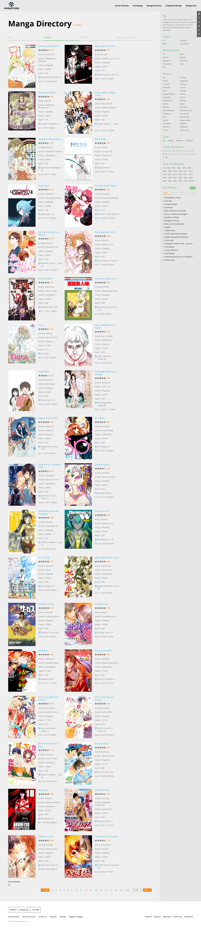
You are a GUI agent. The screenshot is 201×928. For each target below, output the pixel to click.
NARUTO (148, 916)
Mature (105, 240)
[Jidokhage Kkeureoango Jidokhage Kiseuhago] (78, 391)
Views (47, 37)
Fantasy (48, 333)
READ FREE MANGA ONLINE (11, 5)
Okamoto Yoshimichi (102, 803)
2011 (185, 174)
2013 (175, 174)
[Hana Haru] (22, 391)
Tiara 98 (44, 353)
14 (96, 890)
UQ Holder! (169, 253)
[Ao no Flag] (22, 577)
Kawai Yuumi (52, 712)
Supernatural (185, 120)
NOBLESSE (188, 916)
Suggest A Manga (76, 916)
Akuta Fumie (51, 849)
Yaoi (181, 64)
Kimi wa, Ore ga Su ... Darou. (48, 233)
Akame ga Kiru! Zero (105, 46)
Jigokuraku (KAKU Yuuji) (107, 557)
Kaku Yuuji (107, 570)
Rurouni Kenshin (103, 650)
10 (76, 890)
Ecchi (165, 90)
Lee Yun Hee (51, 337)
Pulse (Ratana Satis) (105, 232)
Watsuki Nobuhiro (110, 663)
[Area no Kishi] (78, 763)
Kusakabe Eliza (109, 616)
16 (106, 890)
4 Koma (183, 77)
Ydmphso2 (107, 340)
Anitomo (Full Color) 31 (51, 77)
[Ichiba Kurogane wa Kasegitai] (22, 531)
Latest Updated (125, 37)
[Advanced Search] (199, 22)
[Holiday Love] (78, 624)
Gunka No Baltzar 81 (50, 123)
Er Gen (105, 849)
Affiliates (13, 909)
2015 (165, 174)
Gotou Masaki (52, 526)
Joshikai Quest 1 (104, 493)
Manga (170, 140)
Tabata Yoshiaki (53, 802)
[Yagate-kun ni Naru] (22, 438)
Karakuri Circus (46, 604)
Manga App (24, 909)
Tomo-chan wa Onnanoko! (176, 233)
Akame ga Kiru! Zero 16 (108, 74)
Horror (182, 97)
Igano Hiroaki (108, 756)
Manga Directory (154, 5)
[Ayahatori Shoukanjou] (22, 159)
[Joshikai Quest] (78, 484)
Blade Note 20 (103, 167)
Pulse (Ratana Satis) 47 (107, 260)
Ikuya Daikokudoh (110, 198)
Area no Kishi (101, 743)
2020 (170, 171)
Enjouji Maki (107, 430)
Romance (49, 54)
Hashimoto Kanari (54, 151)
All (164, 40)
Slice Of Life (107, 103)
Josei (104, 612)
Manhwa (179, 140)
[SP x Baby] (78, 438)
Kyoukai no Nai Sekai (105, 185)
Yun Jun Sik (107, 151)
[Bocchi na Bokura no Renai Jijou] (22, 763)
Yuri (164, 67)
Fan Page (35, 909)
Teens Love (184, 130)
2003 (165, 181)
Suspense (167, 123)
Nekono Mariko (109, 107)
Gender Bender (169, 94)
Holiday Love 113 (105, 632)
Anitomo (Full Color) (48, 46)
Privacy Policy (13, 916)
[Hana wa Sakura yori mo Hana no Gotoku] (22, 717)
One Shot (183, 107)
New (164, 43)
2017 (185, 171)
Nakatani (50, 430)
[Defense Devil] (22, 298)
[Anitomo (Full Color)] (22, 66)
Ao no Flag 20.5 (48, 586)
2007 (175, 177)
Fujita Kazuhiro (52, 616)
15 (101, 890)
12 (86, 890)
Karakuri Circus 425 (50, 632)
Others (191, 181)
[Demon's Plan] (78, 810)
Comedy (42, 147)
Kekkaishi (43, 650)
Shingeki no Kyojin (171, 220)
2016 (191, 171)
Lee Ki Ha (106, 386)
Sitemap (62, 916)
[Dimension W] (78, 531)
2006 (180, 177)
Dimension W (102, 511)
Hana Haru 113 (48, 400)
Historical (166, 97)
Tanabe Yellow (52, 663)
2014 (170, 174)
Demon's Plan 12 (105, 821)
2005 (185, 177)
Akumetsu (43, 790)
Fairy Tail (167, 201)
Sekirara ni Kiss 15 (49, 865)
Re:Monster (170, 260)
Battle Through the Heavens (176, 237)
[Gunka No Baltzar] (22, 112)
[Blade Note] (78, 159)
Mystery (166, 107)
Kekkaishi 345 (47, 679)
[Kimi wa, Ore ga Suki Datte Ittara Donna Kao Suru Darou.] (22, 252)
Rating (84, 37)
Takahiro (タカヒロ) (110, 58)
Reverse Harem (186, 110)
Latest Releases (122, 5)
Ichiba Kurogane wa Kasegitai (48, 512)
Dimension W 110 (105, 539)
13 (91, 890)
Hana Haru (43, 371)
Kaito (48, 570)
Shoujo (183, 57)
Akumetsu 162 (47, 818)
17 (111, 890)
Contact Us (42, 916)
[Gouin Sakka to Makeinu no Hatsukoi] (78, 112)
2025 (173, 168)
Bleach (168, 227)
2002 (170, 181)
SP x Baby (100, 418)
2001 (175, 181)
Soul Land (169, 240)
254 (127, 890)
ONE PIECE (167, 916)
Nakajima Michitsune (46, 106)
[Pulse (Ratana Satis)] (78, 252)
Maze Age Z (44, 185)
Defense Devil (45, 278)
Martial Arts (167, 100)
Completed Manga (174, 5)
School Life (184, 113)
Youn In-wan (51, 291)
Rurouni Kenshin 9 (106, 679)
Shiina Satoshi (108, 477)
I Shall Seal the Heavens (107, 836)
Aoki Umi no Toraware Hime (49, 466)
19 (120, 890)
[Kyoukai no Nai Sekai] (78, 205)
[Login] (199, 13)
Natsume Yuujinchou (105, 278)
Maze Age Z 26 (47, 214)
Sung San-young (53, 198)
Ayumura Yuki (52, 479)
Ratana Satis (107, 244)
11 (81, 890)
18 (115, 890)
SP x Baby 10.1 (104, 446)
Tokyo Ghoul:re (171, 250)
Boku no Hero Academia (174, 224)
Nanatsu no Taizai (171, 217)
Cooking (183, 84)
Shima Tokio (51, 758)
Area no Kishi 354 (105, 772)
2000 (180, 181)
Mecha (165, 104)
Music (182, 104)
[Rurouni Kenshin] (78, 670)
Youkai (165, 130)
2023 (184, 168)
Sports (165, 120)
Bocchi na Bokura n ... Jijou (49, 745)
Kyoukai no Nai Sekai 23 (108, 214)
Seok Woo (50, 384)
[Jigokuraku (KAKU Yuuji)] (78, 577)
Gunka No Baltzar (47, 92)
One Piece (168, 207)
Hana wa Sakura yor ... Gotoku (49, 698)
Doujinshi (166, 87)
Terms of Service (28, 916)
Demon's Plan (102, 790)
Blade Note (100, 139)
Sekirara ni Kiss (46, 836)
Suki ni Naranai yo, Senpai (104, 698)
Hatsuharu (107, 712)
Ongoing (183, 40)
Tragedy (183, 123)
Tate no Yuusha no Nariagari (175, 214)
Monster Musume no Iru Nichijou (179, 256)
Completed (184, 43)
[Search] (199, 18)
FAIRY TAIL (178, 916)
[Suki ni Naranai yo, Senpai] (78, 717)
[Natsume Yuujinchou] (78, 298)
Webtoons (184, 127)
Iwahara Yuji (107, 523)
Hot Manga (137, 5)
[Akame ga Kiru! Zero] (78, 66)
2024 (179, 168)
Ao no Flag (43, 557)
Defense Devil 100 (49, 307)
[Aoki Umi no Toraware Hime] (22, 484)
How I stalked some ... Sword (106, 326)
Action (97, 54)
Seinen (165, 57)
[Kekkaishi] (22, 670)
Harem (182, 94)
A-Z (10, 37)
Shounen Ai (167, 64)
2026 (168, 168)
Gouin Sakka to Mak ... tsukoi (106, 94)
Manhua (189, 140)
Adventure (50, 194)
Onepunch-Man (170, 204)
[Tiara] (22, 345)
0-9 (166, 157)
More (192, 188)
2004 (191, 177)
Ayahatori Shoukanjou (49, 139)
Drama (41, 54)
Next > (147, 890)
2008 (170, 177)
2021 (165, 171)
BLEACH (157, 916)
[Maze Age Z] (22, 205)
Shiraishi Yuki (52, 247)
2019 (175, 171)
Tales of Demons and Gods (175, 211)
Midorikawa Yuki (109, 291)
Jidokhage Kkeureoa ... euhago (106, 373)
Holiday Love (101, 604)
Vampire (166, 127)
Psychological (168, 110)
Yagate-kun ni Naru (48, 418)
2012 (180, 174)
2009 (165, 177)
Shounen (183, 60)
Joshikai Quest (102, 464)
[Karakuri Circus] (22, 624)
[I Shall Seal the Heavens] (78, 856)
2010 (191, 174)
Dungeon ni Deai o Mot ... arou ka (178, 243)
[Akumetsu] (22, 810)
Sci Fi (165, 117)
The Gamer (169, 247)
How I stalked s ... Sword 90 (105, 357)
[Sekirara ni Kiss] (22, 856)
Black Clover (170, 230)
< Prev (45, 890)
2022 (189, 168)
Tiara (40, 325)
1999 (185, 181)
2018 (180, 171)
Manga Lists (191, 5)
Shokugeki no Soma (172, 197)
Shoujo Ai (166, 60)
